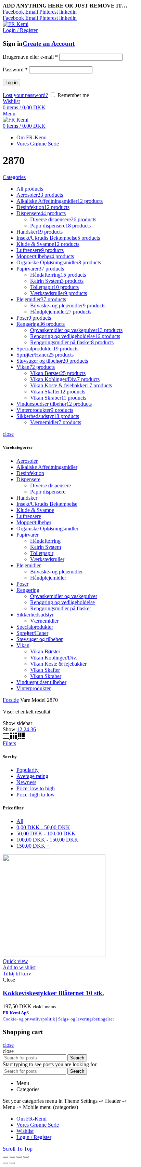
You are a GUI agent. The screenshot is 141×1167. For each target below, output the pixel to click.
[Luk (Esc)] (5, 1157)
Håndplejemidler (48, 578)
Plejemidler (28, 565)
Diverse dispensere (50, 485)
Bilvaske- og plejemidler (56, 571)
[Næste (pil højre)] (12, 1163)
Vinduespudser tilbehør (41, 682)
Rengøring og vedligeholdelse (62, 602)
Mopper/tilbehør (33, 522)
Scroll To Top (18, 1149)
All (19, 821)
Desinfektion (30, 473)
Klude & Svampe (35, 510)
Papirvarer (27, 535)
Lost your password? (25, 95)
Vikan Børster (45, 651)
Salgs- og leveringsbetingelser (86, 1019)
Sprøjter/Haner (32, 633)
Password (15, 69)
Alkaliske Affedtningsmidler (46, 467)
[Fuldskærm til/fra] (19, 1157)
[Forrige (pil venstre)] (5, 1163)
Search (77, 1057)
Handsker (26, 498)
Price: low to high (35, 788)
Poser (22, 584)
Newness (26, 782)
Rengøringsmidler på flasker (60, 608)
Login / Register (33, 1137)
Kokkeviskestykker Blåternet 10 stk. (53, 993)
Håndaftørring (45, 541)
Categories (14, 177)
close (8, 434)
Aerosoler (27, 461)
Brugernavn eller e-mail (30, 57)
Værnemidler (44, 621)
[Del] (12, 1157)
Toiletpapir (41, 553)
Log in (11, 82)
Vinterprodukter (33, 688)
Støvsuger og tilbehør (39, 639)
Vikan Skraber (45, 676)
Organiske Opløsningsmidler (47, 528)
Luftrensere (28, 516)
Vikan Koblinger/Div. (53, 658)
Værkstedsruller (47, 559)
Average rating (32, 776)
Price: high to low (35, 794)
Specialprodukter (34, 627)
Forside (11, 700)
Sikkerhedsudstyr (35, 614)
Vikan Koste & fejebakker (58, 664)
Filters (9, 743)
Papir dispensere (47, 492)
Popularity (27, 770)
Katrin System (45, 547)
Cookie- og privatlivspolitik (29, 1019)
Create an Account (49, 43)
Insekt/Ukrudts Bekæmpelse (46, 504)
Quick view (15, 961)
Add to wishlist (19, 967)
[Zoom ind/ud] (26, 1157)
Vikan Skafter (45, 670)
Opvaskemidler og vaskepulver (63, 596)
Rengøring (27, 590)
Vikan (22, 645)
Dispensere (28, 479)
